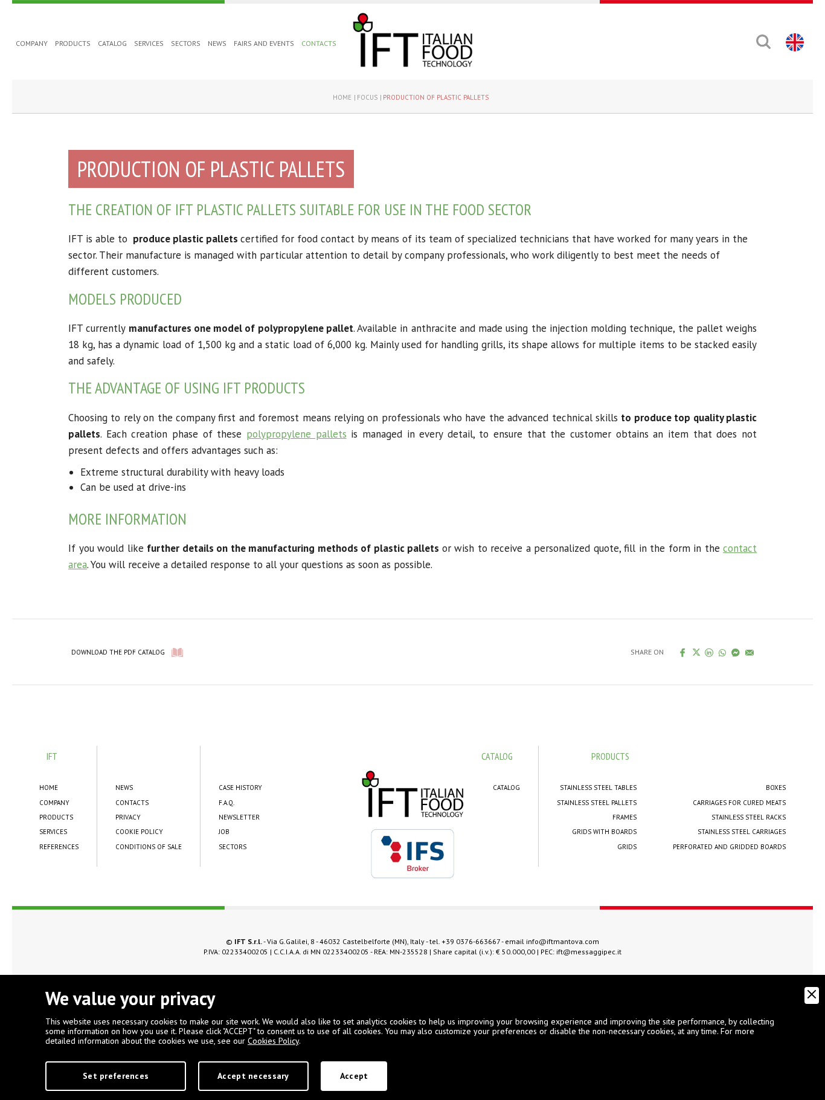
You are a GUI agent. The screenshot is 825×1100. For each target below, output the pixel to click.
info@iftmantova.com (562, 941)
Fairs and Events (264, 43)
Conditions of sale (148, 847)
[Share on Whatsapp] (722, 652)
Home (342, 97)
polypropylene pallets (296, 434)
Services (149, 43)
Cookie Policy (139, 831)
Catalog (112, 43)
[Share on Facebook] (683, 652)
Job (224, 831)
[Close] (811, 995)
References (59, 847)
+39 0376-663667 (470, 941)
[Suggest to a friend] (750, 652)
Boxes (776, 787)
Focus (367, 97)
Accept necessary (253, 1075)
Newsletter (239, 817)
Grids (627, 847)
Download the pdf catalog (118, 652)
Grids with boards (604, 831)
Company (32, 43)
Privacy (128, 817)
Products (73, 43)
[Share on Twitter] (696, 652)
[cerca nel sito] (763, 42)
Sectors (186, 43)
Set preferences (116, 1075)
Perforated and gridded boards (729, 847)
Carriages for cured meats (739, 802)
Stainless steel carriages (742, 831)
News (217, 43)
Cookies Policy (273, 1040)
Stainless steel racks (748, 817)
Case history (240, 787)
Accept (354, 1075)
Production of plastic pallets (436, 97)
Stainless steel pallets (597, 802)
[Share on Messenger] (736, 652)
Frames (624, 817)
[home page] (412, 40)
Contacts (318, 43)
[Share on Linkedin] (709, 652)
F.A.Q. (226, 802)
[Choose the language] (793, 41)
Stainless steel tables (598, 787)
